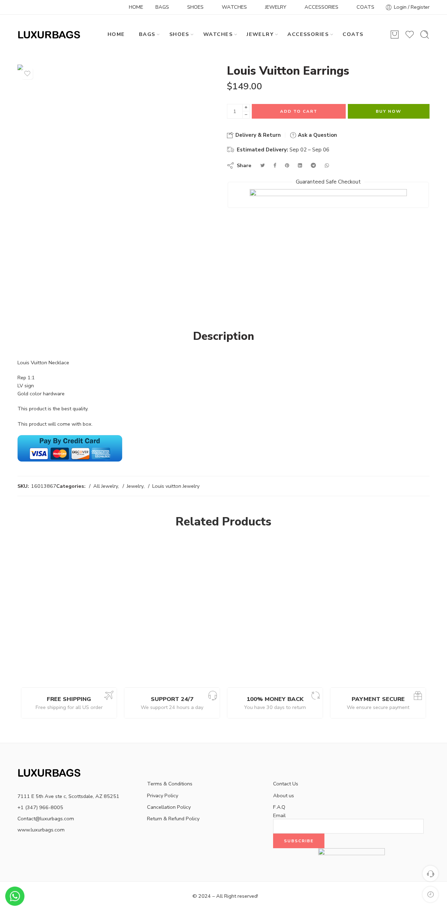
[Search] (425, 34)
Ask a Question (316, 135)
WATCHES (234, 6)
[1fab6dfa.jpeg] (117, 164)
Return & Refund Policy (173, 818)
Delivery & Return (257, 135)
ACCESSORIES (321, 6)
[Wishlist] (27, 73)
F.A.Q (279, 807)
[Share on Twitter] (262, 165)
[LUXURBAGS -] (49, 34)
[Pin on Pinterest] (287, 165)
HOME (136, 6)
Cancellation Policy (169, 807)
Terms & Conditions (169, 783)
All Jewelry (105, 486)
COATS (365, 6)
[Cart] (395, 34)
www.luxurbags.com (41, 829)
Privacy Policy (162, 795)
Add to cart (298, 111)
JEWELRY (275, 6)
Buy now (388, 111)
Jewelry (135, 486)
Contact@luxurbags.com (45, 818)
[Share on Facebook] (274, 165)
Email (279, 815)
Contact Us (285, 783)
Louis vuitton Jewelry (175, 486)
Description (223, 336)
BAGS (162, 6)
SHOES (195, 6)
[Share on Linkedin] (300, 165)
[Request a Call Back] (430, 873)
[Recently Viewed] (430, 894)
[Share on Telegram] (313, 165)
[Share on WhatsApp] (327, 165)
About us (283, 795)
